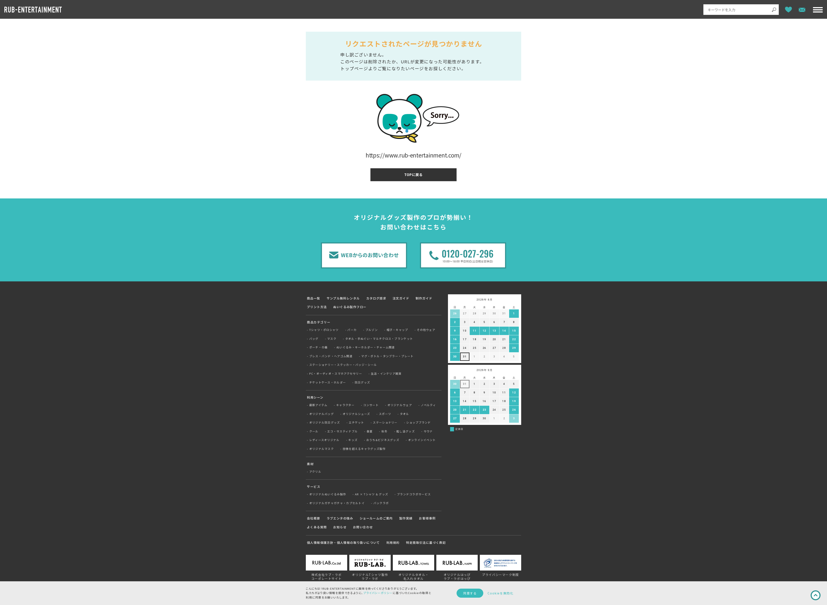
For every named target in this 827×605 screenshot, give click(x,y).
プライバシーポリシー (378, 593)
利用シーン (315, 397)
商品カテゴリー (318, 322)
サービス (313, 486)
